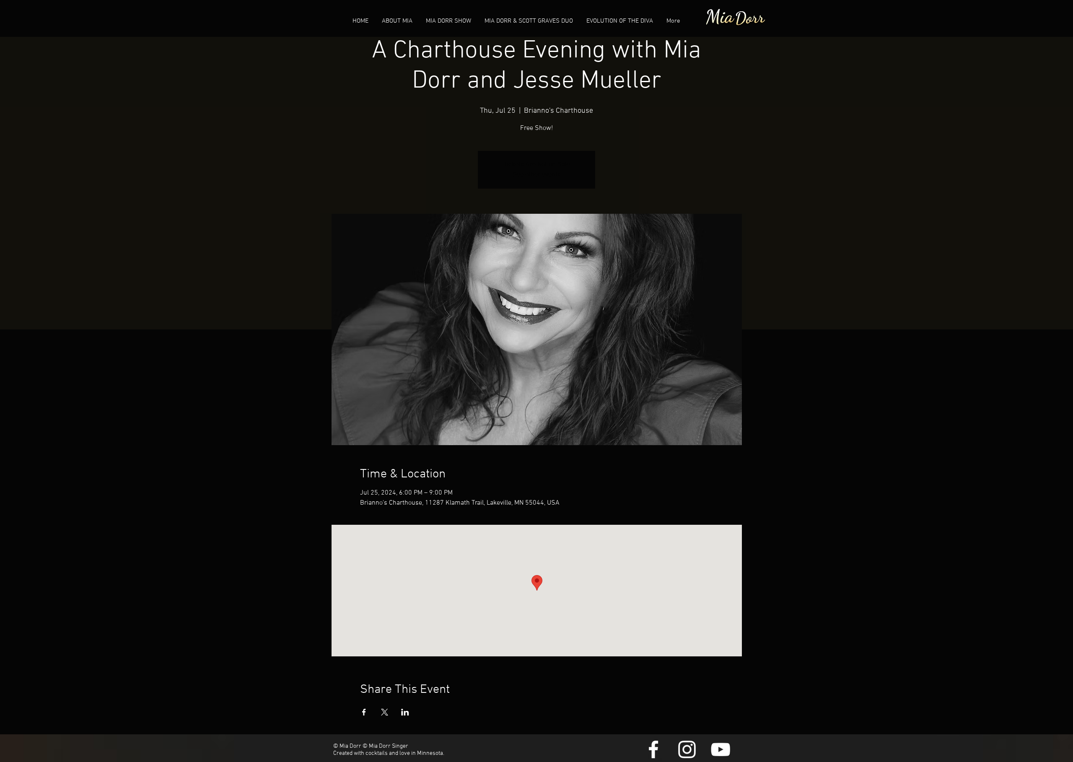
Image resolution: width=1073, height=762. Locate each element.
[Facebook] (653, 749)
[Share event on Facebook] (364, 712)
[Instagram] (687, 749)
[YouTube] (720, 749)
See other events (537, 175)
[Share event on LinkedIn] (405, 712)
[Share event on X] (385, 712)
